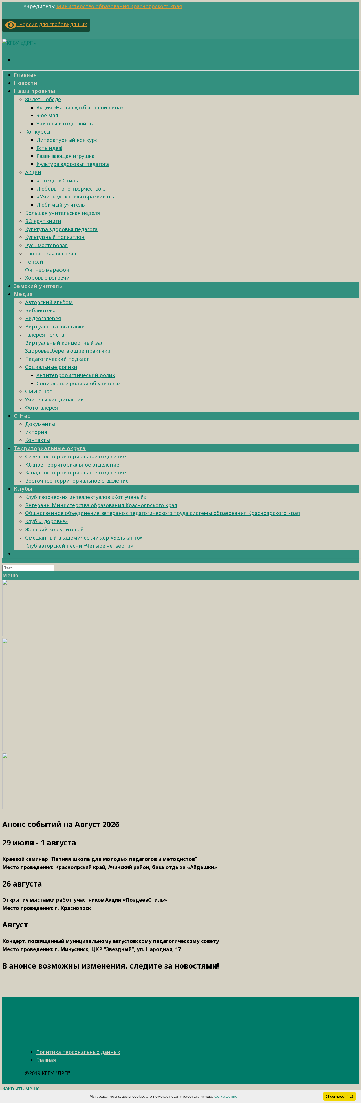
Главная (46, 1059)
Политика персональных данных (78, 1052)
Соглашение (225, 1096)
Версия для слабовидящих (52, 24)
